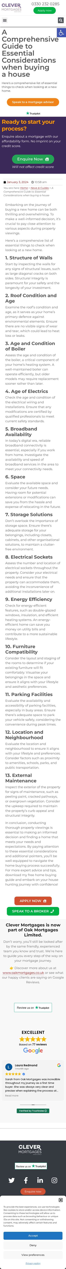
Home (24, 188)
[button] (61, 32)
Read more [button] (11, 1095)
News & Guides (40, 188)
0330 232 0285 (45, 4)
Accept (33, 1235)
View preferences (33, 1255)
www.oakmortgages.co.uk (23, 973)
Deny (33, 1245)
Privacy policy (33, 1263)
